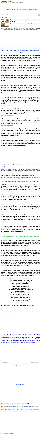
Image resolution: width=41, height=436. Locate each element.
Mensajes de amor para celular (20, 292)
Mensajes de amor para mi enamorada (20, 296)
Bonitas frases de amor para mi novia (20, 280)
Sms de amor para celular (20, 300)
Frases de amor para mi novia (20, 286)
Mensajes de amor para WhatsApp (20, 299)
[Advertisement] (20, 38)
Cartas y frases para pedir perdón (20, 282)
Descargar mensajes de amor (20, 283)
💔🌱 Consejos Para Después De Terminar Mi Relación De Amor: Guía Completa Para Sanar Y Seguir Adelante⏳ (20, 409)
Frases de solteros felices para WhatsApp (20, 289)
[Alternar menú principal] (39, 2)
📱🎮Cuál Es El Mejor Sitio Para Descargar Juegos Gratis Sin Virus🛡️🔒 (13, 404)
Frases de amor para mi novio (20, 288)
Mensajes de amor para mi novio (20, 297)
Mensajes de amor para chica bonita (20, 294)
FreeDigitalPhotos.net (27, 305)
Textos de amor (20, 302)
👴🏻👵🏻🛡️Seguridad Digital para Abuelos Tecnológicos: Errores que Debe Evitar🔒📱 (15, 403)
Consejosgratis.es (6, 1)
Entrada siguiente (35, 362)
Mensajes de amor (20, 291)
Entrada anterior (5, 362)
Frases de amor (20, 285)
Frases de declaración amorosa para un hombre (8, 93)
